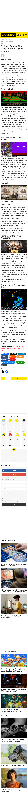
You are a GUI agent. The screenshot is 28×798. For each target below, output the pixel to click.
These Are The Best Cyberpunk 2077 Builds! (11, 710)
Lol (3, 445)
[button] (21, 35)
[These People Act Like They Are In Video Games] (14, 604)
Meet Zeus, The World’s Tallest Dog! (13, 765)
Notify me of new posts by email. (12, 501)
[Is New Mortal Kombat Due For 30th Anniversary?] (14, 681)
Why (13, 348)
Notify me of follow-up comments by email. (13, 495)
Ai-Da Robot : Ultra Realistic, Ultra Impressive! (12, 790)
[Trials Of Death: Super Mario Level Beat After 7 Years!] (14, 660)
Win (24, 445)
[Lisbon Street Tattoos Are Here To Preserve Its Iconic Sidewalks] (14, 728)
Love (17, 445)
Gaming (4, 44)
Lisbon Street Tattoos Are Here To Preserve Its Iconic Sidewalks (12, 740)
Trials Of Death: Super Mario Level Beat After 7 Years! (13, 670)
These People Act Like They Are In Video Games (12, 616)
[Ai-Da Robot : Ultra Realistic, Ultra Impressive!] (14, 778)
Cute (10, 431)
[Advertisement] (14, 16)
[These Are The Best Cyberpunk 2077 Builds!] (14, 701)
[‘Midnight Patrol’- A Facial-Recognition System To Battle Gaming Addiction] (14, 578)
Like (10, 445)
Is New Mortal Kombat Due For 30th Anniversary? (14, 690)
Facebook (15, 470)
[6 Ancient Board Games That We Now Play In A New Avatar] (14, 552)
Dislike (24, 431)
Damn (17, 431)
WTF (14, 460)
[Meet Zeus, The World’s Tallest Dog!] (14, 754)
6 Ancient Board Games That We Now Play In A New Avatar (13, 565)
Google (15, 475)
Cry (3, 431)
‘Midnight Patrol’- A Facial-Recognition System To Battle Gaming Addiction (14, 590)
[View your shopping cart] (18, 35)
